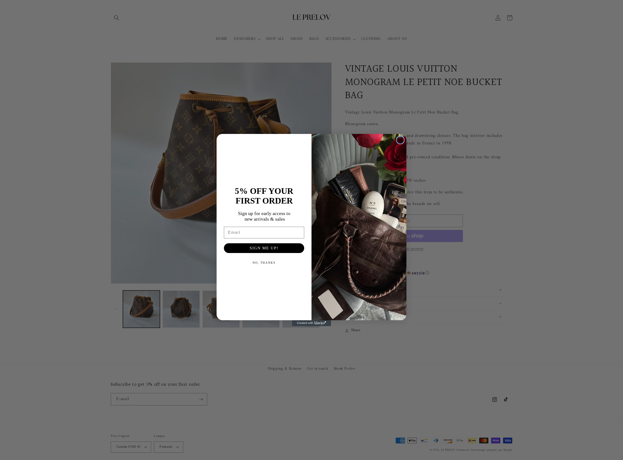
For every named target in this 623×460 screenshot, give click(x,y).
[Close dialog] (400, 140)
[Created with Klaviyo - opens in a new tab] (311, 323)
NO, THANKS (264, 262)
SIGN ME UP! (264, 248)
